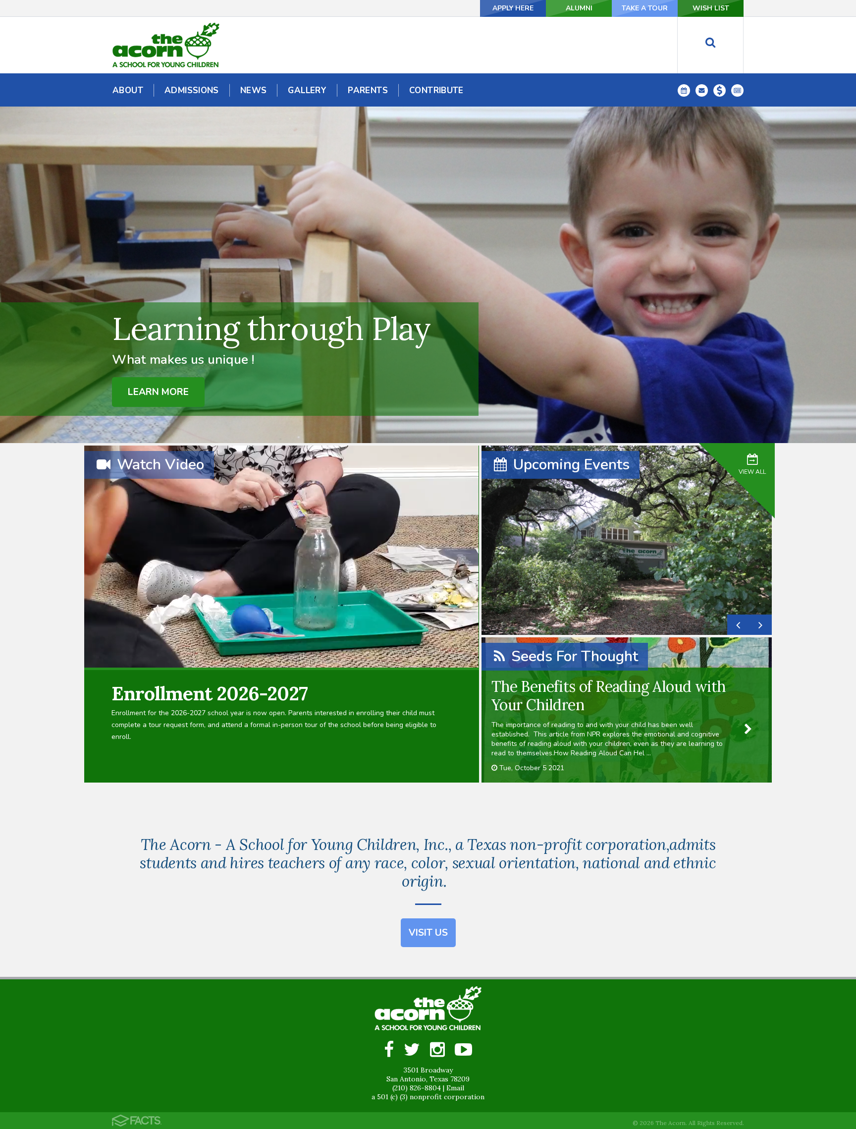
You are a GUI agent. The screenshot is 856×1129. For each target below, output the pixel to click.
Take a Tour (645, 8)
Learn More (158, 392)
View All (752, 472)
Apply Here (513, 8)
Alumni (579, 8)
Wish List (711, 8)
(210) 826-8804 (416, 1087)
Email (455, 1087)
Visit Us (428, 932)
